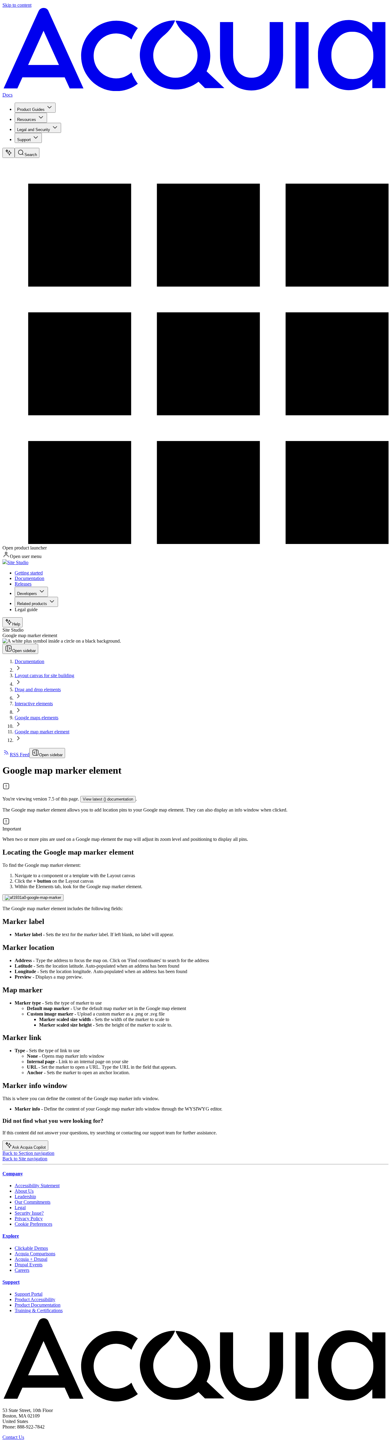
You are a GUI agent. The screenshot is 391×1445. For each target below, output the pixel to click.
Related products (32, 603)
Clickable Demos (31, 1248)
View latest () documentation (108, 799)
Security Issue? (29, 1213)
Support (24, 139)
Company (12, 1173)
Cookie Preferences (33, 1224)
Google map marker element (42, 731)
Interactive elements (34, 703)
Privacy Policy (29, 1218)
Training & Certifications (39, 1310)
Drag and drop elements (38, 689)
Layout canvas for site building (44, 675)
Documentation (29, 578)
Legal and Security (33, 129)
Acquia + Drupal (31, 1259)
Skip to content (16, 5)
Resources (26, 119)
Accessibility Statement (37, 1185)
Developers (27, 593)
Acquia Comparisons (35, 1253)
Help (16, 624)
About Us (24, 1191)
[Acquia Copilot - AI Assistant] (8, 153)
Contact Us (13, 1437)
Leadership (25, 1196)
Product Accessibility (35, 1299)
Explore (10, 1236)
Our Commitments (32, 1202)
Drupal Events (28, 1264)
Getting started (29, 572)
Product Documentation (37, 1305)
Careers (22, 1270)
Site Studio (17, 562)
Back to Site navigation (24, 1158)
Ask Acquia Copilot (29, 1147)
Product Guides (31, 109)
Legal (20, 1207)
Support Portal (28, 1294)
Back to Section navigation (28, 1153)
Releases (23, 583)
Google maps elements (36, 717)
